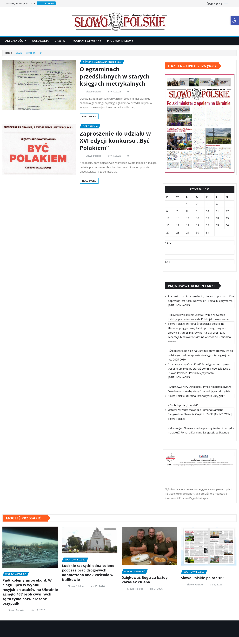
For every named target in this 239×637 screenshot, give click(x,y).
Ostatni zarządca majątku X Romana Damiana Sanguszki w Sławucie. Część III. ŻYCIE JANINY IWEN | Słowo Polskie (200, 414)
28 (177, 232)
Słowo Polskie (93, 91)
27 (167, 232)
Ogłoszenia (40, 40)
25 (217, 225)
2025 (19, 52)
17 (207, 218)
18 (217, 218)
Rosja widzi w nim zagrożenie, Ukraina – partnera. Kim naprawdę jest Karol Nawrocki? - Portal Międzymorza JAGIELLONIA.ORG (201, 301)
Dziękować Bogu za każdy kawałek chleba (144, 579)
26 (227, 225)
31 (207, 232)
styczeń (30, 52)
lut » (167, 262)
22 (187, 225)
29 (187, 232)
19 (227, 218)
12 (227, 211)
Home (8, 52)
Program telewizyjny (86, 40)
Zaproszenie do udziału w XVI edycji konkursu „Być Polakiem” (115, 140)
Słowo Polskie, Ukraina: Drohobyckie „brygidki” (196, 396)
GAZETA (60, 40)
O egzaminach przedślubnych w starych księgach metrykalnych (115, 76)
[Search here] (236, 40)
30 (197, 232)
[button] (235, 20)
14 (177, 218)
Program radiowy (120, 40)
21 (177, 225)
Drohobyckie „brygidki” (183, 405)
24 (207, 225)
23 (197, 225)
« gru (168, 242)
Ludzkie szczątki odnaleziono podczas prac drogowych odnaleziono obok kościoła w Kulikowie (88, 572)
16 (197, 218)
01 (41, 52)
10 (207, 211)
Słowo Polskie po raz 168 (203, 577)
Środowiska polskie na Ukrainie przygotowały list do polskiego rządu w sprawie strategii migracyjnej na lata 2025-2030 (200, 355)
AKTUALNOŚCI (14, 40)
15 (187, 218)
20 (167, 225)
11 (217, 211)
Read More (89, 116)
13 (167, 218)
